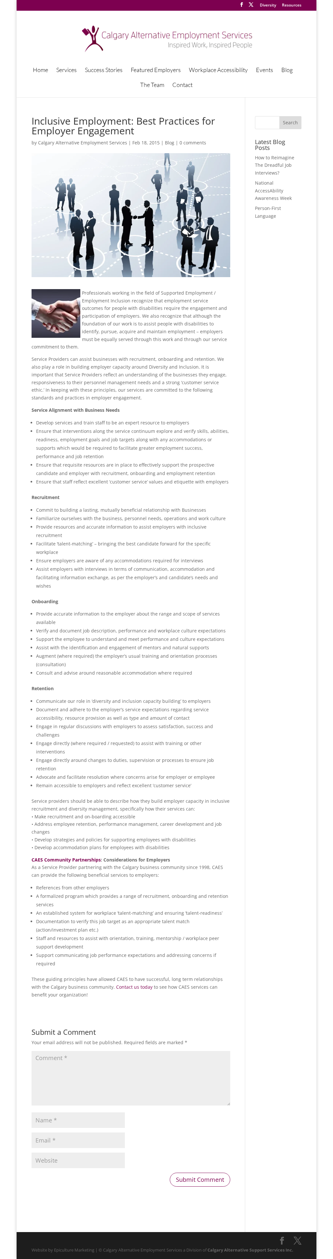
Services (66, 70)
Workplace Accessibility (218, 70)
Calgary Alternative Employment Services (82, 143)
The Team (152, 85)
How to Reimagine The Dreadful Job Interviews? (274, 165)
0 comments (193, 143)
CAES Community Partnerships (66, 860)
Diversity (268, 5)
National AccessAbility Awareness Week (273, 191)
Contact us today (134, 987)
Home (40, 70)
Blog (287, 70)
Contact (182, 85)
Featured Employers (156, 70)
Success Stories (104, 70)
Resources (291, 5)
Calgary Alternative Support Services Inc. (250, 1250)
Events (264, 70)
